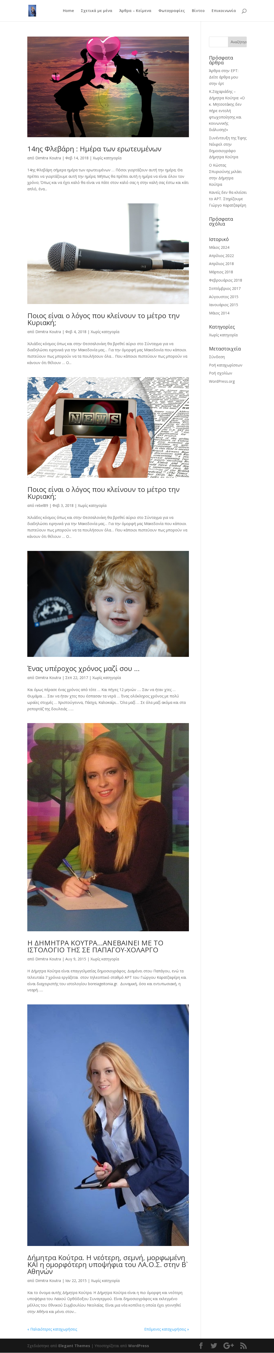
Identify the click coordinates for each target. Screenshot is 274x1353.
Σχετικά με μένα (96, 11)
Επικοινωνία (224, 11)
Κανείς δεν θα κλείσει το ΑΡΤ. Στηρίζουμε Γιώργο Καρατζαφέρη (228, 199)
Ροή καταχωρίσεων (225, 365)
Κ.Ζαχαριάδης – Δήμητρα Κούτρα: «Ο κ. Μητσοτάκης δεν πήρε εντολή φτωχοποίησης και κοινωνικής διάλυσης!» (227, 110)
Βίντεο (198, 11)
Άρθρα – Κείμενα (135, 11)
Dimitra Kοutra (48, 157)
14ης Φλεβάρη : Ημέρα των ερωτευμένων (94, 148)
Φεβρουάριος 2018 (225, 280)
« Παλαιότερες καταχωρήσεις (52, 1329)
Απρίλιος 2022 (221, 255)
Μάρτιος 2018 (221, 271)
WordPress (138, 1345)
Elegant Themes (74, 1345)
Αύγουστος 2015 (223, 296)
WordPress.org (222, 381)
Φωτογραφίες (171, 11)
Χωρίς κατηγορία (107, 157)
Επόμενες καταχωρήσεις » (166, 1329)
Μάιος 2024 (219, 247)
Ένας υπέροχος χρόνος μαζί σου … (83, 668)
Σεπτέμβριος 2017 (225, 288)
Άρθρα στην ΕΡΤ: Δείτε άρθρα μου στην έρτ (223, 77)
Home (68, 11)
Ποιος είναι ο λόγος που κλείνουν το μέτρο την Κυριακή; (103, 319)
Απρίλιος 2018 (221, 263)
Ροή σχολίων (220, 373)
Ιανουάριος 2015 (223, 304)
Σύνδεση (217, 356)
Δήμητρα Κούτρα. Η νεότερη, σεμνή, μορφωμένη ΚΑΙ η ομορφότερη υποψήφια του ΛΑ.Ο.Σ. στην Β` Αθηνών (107, 1264)
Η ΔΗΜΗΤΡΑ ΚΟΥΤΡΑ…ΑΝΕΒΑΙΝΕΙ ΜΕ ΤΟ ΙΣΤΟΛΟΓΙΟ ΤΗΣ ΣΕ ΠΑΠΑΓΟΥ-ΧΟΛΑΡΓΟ (95, 946)
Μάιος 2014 (219, 312)
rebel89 (41, 505)
